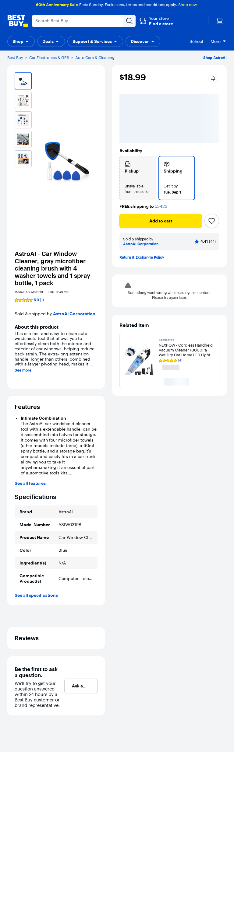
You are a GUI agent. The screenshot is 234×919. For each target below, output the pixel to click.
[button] (156, 21)
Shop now (187, 4)
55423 (161, 152)
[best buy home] (17, 21)
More (216, 41)
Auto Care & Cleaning (95, 57)
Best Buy (15, 57)
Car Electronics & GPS (49, 57)
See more (23, 370)
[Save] (211, 167)
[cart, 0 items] (219, 21)
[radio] (137, 124)
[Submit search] (129, 21)
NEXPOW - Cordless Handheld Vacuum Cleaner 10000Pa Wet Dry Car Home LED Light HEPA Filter (186, 296)
